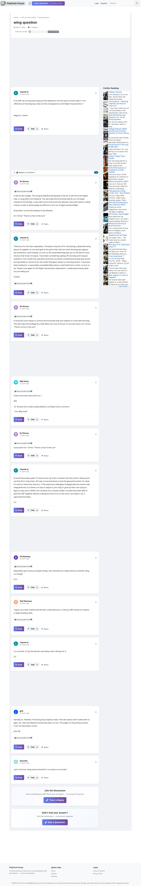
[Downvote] (37, 129)
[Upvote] (28, 129)
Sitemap (54, 876)
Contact (54, 873)
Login (97, 3)
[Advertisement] (70, 56)
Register (104, 3)
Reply (19, 129)
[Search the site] (137, 3)
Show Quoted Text (23, 191)
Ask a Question (56, 822)
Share (45, 129)
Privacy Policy (98, 873)
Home (16, 17)
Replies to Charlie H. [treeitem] (58, 172)
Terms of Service (99, 871)
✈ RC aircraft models (28, 17)
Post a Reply (56, 800)
